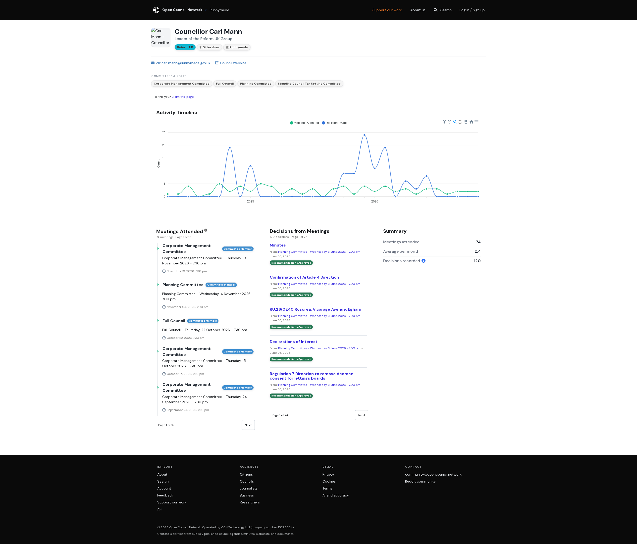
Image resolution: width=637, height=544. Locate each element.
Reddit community (420, 481)
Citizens (246, 474)
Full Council (225, 84)
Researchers (250, 502)
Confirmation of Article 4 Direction (304, 277)
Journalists (249, 488)
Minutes (278, 245)
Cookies (329, 481)
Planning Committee (255, 84)
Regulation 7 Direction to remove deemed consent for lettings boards (312, 376)
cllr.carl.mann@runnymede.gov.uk (183, 63)
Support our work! (387, 10)
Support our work (171, 502)
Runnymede (238, 47)
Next (248, 425)
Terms (327, 488)
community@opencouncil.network (433, 474)
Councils (247, 481)
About (162, 474)
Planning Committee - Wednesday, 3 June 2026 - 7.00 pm (319, 252)
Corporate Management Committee (182, 84)
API (159, 509)
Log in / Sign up (472, 10)
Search (446, 10)
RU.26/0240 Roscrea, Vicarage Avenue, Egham (315, 309)
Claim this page (182, 97)
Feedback (165, 495)
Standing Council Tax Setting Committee (309, 84)
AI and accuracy (335, 495)
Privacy (328, 474)
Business (247, 495)
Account (164, 488)
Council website (233, 63)
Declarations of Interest (294, 341)
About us (417, 10)
